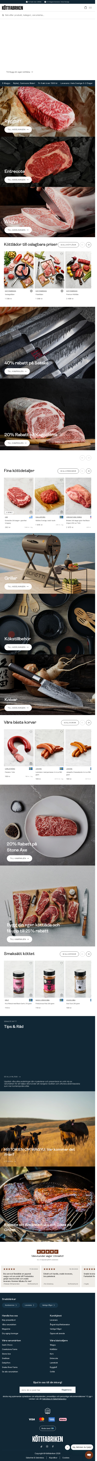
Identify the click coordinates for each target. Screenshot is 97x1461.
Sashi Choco (7, 1345)
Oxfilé (52, 1372)
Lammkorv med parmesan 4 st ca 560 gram (49, 773)
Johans (39, 769)
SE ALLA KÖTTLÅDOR (68, 245)
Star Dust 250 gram (73, 1003)
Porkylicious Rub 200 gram (45, 1003)
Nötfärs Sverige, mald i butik (45, 520)
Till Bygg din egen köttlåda (18, 72)
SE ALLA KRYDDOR (69, 954)
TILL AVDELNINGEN (17, 129)
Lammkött (54, 1363)
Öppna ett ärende (57, 1333)
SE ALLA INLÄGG (11, 1077)
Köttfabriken (10, 291)
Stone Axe (6, 1354)
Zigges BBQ (70, 1000)
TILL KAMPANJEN (18, 858)
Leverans (54, 1320)
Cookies (65, 1458)
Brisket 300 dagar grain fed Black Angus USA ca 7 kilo (78, 522)
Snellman (5, 1358)
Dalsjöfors (40, 517)
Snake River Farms (10, 1367)
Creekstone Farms (74, 517)
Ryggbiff (53, 1367)
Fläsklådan (39, 294)
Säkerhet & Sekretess (35, 1458)
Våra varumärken (9, 1324)
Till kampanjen (15, 371)
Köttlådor (53, 1349)
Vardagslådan (10, 294)
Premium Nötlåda (72, 294)
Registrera (66, 1390)
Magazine (6, 1329)
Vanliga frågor (56, 1329)
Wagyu (53, 1345)
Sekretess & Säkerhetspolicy (54, 1399)
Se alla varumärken (10, 1372)
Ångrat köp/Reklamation (60, 1324)
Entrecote (54, 1358)
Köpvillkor (53, 1458)
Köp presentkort (9, 1320)
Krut (7, 1000)
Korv (52, 1354)
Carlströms (10, 769)
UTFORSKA (8, 1161)
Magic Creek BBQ (43, 1000)
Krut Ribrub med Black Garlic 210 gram (18, 1003)
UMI (6, 517)
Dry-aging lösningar (10, 1333)
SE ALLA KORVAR (70, 723)
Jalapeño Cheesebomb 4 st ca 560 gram (78, 773)
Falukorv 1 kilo (10, 772)
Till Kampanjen (15, 443)
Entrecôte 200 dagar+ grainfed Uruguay (15, 522)
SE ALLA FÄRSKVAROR (68, 471)
